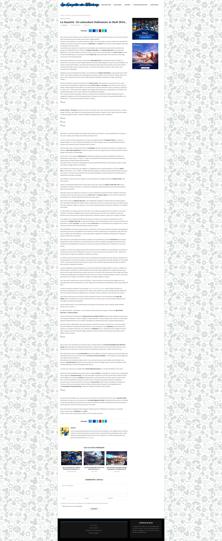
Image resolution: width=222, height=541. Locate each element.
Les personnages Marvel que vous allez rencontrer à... (94, 468)
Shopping (127, 5)
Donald (65, 25)
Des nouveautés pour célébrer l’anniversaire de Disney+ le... (71, 468)
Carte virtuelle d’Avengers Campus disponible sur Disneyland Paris (116, 468)
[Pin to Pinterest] (100, 30)
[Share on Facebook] (94, 30)
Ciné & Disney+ (118, 5)
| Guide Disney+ (154, 5)
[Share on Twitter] (97, 30)
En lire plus (90, 437)
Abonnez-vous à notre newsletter (72, 506)
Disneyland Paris (106, 5)
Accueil (62, 15)
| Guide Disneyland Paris (140, 5)
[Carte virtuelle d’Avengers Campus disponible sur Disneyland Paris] (116, 458)
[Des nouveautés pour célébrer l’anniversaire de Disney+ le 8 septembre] (71, 458)
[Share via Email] (106, 30)
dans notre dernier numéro (97, 288)
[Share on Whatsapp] (103, 30)
